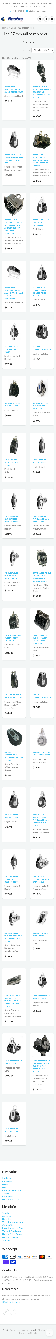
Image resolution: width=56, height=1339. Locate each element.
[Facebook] (13, 1312)
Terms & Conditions (11, 1231)
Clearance (16, 3)
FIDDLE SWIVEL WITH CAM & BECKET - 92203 (11, 575)
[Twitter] (6, 1312)
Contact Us (23, 6)
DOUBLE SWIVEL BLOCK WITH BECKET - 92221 (40, 406)
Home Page (7, 1219)
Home (5, 27)
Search (5, 1213)
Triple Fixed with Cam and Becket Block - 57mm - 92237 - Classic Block (41, 1065)
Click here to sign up (11, 1302)
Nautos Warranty (10, 1237)
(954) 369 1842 (18, 11)
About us (6, 1216)
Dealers (25, 3)
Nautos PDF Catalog (37, 6)
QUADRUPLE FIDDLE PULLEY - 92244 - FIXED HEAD (13, 638)
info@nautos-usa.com (37, 11)
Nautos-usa (15, 1330)
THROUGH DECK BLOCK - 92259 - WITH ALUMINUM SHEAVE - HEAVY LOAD (12, 1000)
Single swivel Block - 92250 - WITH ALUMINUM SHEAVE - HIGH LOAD (41, 819)
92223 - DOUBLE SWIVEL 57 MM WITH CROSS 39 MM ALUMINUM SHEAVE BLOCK (42, 92)
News (32, 3)
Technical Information (12, 1222)
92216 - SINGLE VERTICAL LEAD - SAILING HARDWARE (13, 89)
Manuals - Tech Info (44, 3)
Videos (14, 6)
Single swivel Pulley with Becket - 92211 (11, 879)
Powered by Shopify (28, 1333)
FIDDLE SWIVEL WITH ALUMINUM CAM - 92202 (41, 519)
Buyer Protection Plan (12, 1228)
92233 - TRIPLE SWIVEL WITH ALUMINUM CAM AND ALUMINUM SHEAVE (40, 160)
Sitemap (6, 1240)
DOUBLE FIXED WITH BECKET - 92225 (11, 349)
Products (6, 3)
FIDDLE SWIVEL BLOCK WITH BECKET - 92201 (11, 519)
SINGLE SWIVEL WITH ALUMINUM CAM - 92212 (41, 879)
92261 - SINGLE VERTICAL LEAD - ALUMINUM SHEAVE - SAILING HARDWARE (13, 292)
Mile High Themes (45, 1330)
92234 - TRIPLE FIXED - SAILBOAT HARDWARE (42, 222)
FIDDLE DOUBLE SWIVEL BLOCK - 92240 (11, 462)
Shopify (25, 1330)
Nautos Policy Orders (12, 1234)
